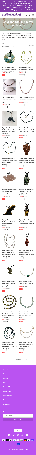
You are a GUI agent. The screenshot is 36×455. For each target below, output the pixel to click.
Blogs (4, 382)
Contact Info (6, 404)
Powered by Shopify (23, 449)
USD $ (17, 430)
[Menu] (33, 15)
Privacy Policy (7, 387)
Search (5, 373)
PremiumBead (15, 449)
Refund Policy (7, 391)
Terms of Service (8, 400)
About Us (5, 378)
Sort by (4, 43)
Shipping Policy (7, 395)
